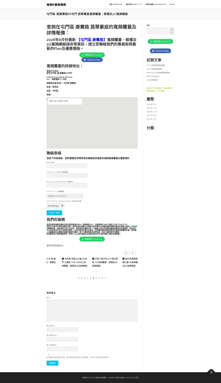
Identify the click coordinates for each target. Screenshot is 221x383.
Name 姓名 (51, 162)
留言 (49, 297)
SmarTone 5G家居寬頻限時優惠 (158, 73)
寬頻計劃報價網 (56, 4)
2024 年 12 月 (152, 108)
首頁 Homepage (115, 4)
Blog (172, 4)
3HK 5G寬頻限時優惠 (154, 69)
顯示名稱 (51, 326)
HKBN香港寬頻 (152, 80)
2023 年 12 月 (152, 115)
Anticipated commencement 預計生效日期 (64, 201)
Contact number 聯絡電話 (57, 172)
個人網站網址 (52, 345)
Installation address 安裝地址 (60, 181)
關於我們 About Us (134, 4)
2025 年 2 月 (151, 104)
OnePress (112, 377)
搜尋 (148, 25)
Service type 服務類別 (55, 191)
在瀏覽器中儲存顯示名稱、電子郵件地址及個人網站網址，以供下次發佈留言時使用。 (78, 357)
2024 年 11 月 (152, 112)
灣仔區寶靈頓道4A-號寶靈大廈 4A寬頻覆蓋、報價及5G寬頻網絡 (122, 262)
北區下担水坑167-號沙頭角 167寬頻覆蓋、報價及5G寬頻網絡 (92, 262)
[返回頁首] (211, 372)
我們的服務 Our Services (156, 4)
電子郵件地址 (52, 335)
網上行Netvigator (153, 76)
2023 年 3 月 (151, 119)
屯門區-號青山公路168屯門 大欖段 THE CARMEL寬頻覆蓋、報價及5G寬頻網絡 (61, 262)
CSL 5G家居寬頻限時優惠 (156, 65)
